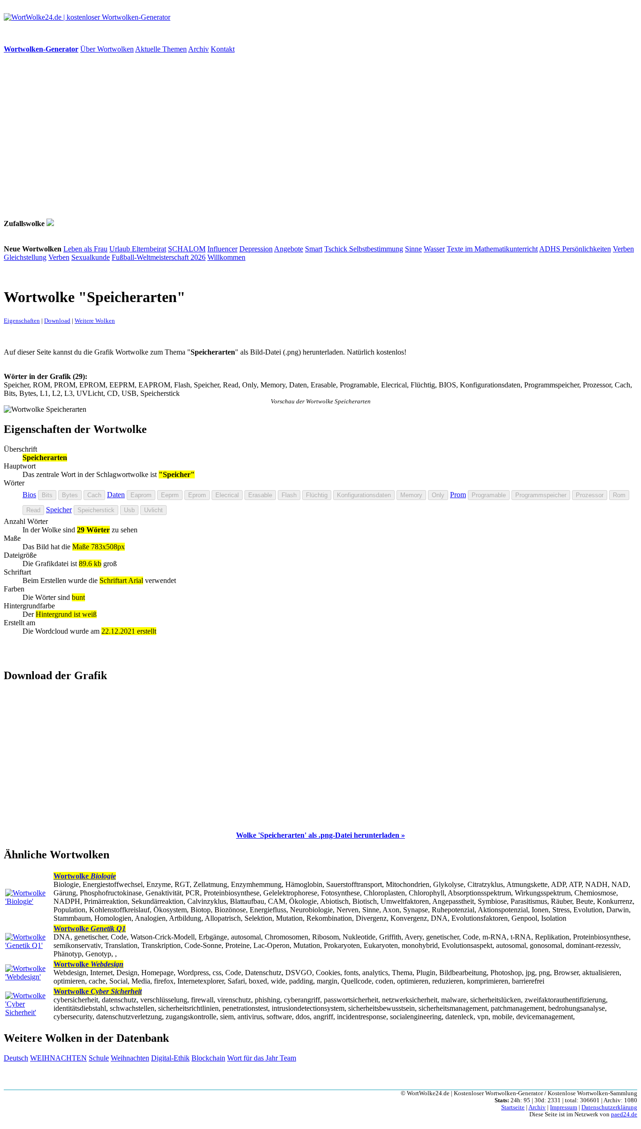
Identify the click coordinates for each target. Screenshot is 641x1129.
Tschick (336, 249)
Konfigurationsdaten (364, 495)
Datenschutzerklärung (609, 1107)
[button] (320, 835)
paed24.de (624, 1114)
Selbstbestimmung (376, 249)
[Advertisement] (285, 136)
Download (57, 320)
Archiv (198, 49)
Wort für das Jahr (253, 1058)
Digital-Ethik (170, 1058)
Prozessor (589, 495)
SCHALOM (187, 249)
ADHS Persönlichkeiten (575, 249)
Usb (129, 510)
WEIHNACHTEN (58, 1058)
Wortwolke (84, 876)
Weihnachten (130, 1058)
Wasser (434, 249)
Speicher (59, 510)
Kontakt (223, 49)
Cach (94, 495)
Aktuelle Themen (161, 49)
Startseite (513, 1107)
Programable (489, 495)
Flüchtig (317, 495)
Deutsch (16, 1058)
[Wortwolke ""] (50, 223)
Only (438, 495)
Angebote (288, 249)
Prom (458, 495)
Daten (116, 495)
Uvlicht (153, 510)
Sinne (413, 249)
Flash (289, 495)
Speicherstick (95, 510)
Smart (313, 249)
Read (33, 510)
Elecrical (227, 495)
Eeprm (170, 495)
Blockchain (208, 1058)
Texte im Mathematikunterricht (492, 249)
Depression (256, 249)
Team (288, 1058)
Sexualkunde (90, 257)
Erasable (260, 495)
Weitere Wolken (95, 320)
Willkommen (226, 257)
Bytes (70, 495)
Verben (623, 249)
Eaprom (141, 495)
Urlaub (120, 249)
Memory (411, 495)
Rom (619, 495)
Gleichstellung (25, 257)
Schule (99, 1058)
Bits (47, 495)
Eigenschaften (22, 320)
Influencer (222, 249)
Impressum (563, 1107)
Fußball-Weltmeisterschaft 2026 (159, 257)
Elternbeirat (149, 249)
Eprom (197, 495)
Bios (29, 495)
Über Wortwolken (107, 49)
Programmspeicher (540, 495)
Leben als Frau (85, 249)
